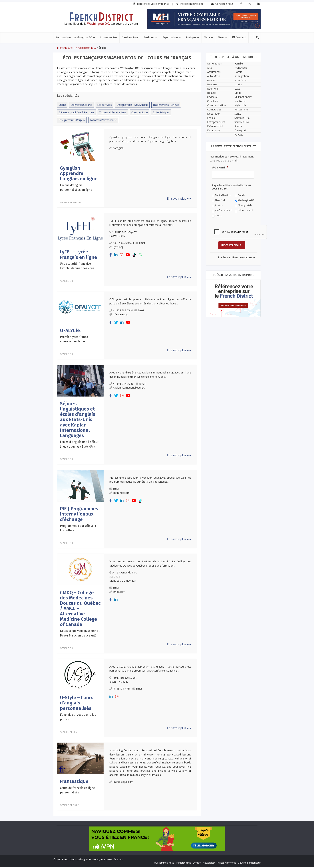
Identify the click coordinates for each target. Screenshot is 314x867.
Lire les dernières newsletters (236, 257)
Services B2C (242, 118)
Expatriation (170, 37)
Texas (218, 215)
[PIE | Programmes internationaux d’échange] (80, 486)
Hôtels (238, 72)
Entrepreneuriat (216, 122)
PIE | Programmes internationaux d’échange (79, 514)
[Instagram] (121, 254)
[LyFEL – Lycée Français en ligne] (80, 229)
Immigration (241, 76)
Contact (240, 37)
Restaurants (241, 109)
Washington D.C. (86, 47)
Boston (219, 205)
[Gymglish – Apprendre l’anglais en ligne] (80, 145)
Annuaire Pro (108, 37)
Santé (237, 113)
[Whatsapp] (140, 254)
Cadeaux (212, 97)
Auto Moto (213, 76)
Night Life (240, 105)
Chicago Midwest (246, 205)
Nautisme (240, 101)
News (221, 37)
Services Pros (130, 37)
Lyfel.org (118, 247)
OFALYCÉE (70, 330)
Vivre (207, 37)
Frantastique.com (123, 781)
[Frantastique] (80, 758)
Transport (240, 130)
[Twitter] (116, 322)
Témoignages (183, 862)
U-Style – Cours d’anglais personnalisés (76, 703)
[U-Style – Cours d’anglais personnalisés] (80, 674)
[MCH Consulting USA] (204, 19)
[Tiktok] (134, 254)
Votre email (220, 167)
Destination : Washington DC (74, 37)
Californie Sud (245, 210)
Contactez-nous (224, 3)
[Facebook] (110, 254)
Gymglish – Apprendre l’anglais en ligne (79, 173)
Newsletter (209, 862)
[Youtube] (128, 254)
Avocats (212, 80)
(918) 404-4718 (122, 688)
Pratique (191, 37)
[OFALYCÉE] (80, 307)
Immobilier (240, 80)
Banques (212, 84)
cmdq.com (119, 591)
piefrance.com (121, 492)
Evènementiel (215, 126)
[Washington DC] (101, 16)
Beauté (211, 92)
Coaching (212, 101)
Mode (237, 92)
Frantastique (74, 781)
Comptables (214, 109)
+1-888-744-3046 (123, 383)
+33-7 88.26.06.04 (123, 242)
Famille (238, 63)
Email (142, 242)
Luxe (237, 88)
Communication (216, 105)
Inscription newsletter (191, 3)
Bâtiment (212, 88)
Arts (209, 67)
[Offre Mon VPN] (157, 838)
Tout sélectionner (223, 195)
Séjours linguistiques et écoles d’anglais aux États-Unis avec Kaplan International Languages (77, 419)
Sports (238, 126)
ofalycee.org (120, 314)
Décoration (213, 113)
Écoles (211, 118)
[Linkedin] (116, 254)
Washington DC (246, 200)
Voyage (238, 134)
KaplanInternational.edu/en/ (129, 387)
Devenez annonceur (249, 862)
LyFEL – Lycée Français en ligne (78, 254)
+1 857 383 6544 (123, 310)
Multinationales (243, 97)
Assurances (214, 72)
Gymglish (118, 148)
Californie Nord (223, 210)
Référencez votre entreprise (152, 3)
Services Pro (241, 122)
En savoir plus (179, 199)
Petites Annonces (226, 862)
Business (149, 37)
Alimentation (214, 63)
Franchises (240, 67)
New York (220, 200)
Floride (241, 195)
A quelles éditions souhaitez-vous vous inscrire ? (231, 187)
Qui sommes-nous (164, 862)
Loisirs (238, 84)
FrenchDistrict (65, 47)
